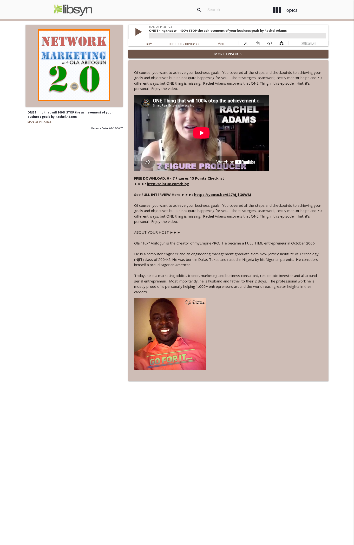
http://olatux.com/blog (168, 183)
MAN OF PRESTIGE (39, 122)
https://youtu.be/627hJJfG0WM (222, 194)
